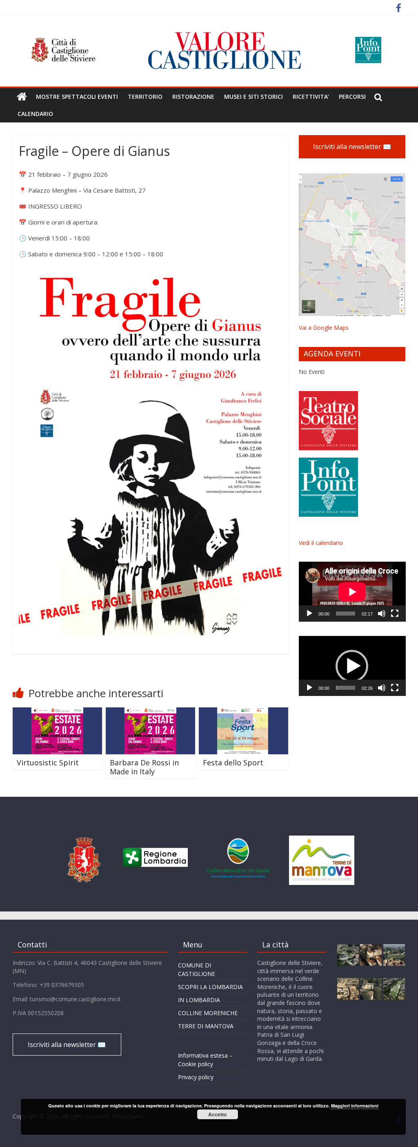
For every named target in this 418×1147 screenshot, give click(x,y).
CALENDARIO (35, 114)
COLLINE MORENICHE (208, 1013)
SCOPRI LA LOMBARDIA (210, 987)
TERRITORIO (145, 96)
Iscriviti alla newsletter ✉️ (352, 146)
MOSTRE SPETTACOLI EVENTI (77, 96)
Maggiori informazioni (354, 1106)
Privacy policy (195, 1077)
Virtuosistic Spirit (48, 762)
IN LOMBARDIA (199, 1000)
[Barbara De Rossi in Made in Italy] (151, 712)
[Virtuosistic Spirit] (57, 712)
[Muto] (382, 613)
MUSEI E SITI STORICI (253, 96)
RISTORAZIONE (193, 96)
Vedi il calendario (321, 543)
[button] (352, 666)
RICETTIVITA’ (311, 96)
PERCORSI (352, 96)
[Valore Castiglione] (22, 96)
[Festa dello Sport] (244, 712)
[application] (352, 592)
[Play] (309, 613)
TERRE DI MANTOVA (205, 1026)
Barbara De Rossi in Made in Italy (144, 767)
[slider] (346, 688)
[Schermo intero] (395, 613)
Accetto (217, 1114)
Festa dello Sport (233, 762)
